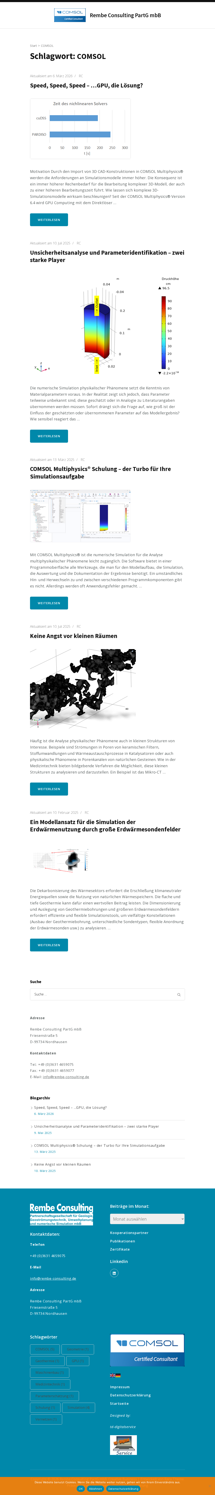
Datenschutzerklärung (130, 1395)
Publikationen (122, 1241)
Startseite (119, 1403)
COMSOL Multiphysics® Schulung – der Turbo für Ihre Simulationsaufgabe (100, 472)
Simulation (79, 1407)
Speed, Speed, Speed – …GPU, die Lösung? (86, 85)
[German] (118, 1375)
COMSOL (44, 1349)
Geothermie (47, 1361)
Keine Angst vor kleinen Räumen (73, 636)
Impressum (120, 1387)
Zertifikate (120, 1249)
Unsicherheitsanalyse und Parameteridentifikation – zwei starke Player (107, 256)
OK (81, 1488)
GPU (78, 1361)
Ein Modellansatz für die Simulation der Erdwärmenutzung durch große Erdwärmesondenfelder (105, 825)
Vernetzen (46, 1419)
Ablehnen (95, 1488)
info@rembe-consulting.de (66, 1077)
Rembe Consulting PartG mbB (125, 15)
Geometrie (78, 1349)
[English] (112, 1375)
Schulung (45, 1407)
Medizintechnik (50, 1384)
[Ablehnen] (210, 1486)
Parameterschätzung (54, 1396)
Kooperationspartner (129, 1232)
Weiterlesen (49, 220)
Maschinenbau (49, 1372)
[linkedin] (114, 1273)
